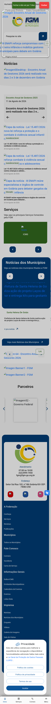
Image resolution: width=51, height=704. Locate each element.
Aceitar (25, 688)
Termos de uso (25, 681)
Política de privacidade (25, 674)
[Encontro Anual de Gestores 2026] (25, 34)
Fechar (44, 5)
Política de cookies (25, 667)
